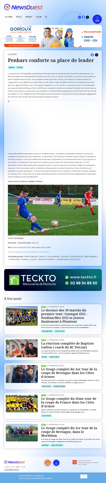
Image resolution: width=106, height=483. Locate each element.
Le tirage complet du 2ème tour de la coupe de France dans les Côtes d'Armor (68, 402)
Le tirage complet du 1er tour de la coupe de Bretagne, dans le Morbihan (69, 432)
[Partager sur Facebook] (92, 54)
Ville (19, 17)
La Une (8, 17)
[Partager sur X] (96, 54)
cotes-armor (46, 386)
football (20, 67)
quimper (12, 67)
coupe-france (59, 331)
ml (79, 17)
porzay (44, 357)
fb (83, 17)
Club (38, 17)
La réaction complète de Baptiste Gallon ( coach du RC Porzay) (67, 345)
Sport (28, 17)
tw (87, 17)
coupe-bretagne (59, 386)
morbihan (45, 445)
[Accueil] (23, 6)
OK (83, 476)
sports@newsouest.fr (12, 470)
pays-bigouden (47, 331)
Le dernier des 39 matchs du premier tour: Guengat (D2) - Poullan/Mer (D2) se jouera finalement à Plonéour (64, 316)
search (47, 17)
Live (95, 17)
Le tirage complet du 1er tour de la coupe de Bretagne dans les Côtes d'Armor (69, 373)
